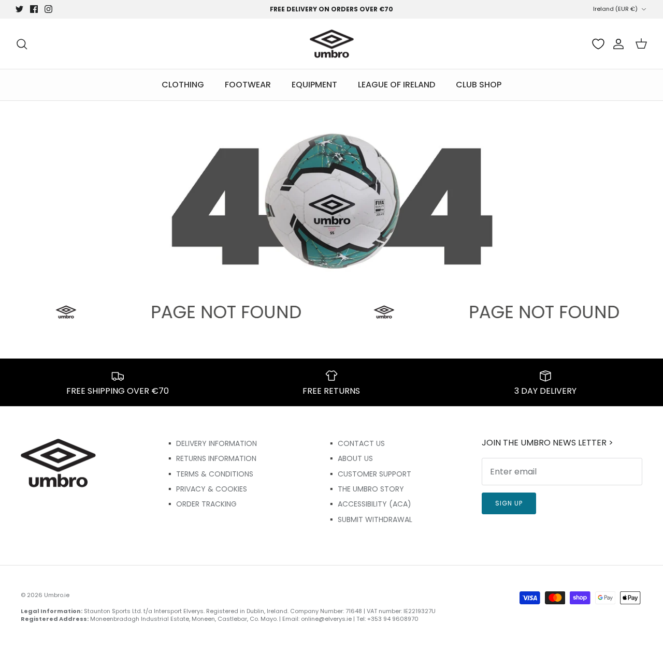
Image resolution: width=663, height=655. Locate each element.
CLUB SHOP (478, 85)
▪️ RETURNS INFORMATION (210, 458)
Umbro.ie (56, 595)
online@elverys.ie (326, 619)
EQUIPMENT (314, 85)
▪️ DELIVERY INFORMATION (211, 443)
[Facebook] (34, 9)
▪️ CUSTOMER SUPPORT (369, 474)
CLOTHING (183, 85)
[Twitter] (19, 9)
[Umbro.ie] (332, 44)
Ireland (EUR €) (615, 9)
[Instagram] (48, 9)
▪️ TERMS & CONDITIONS (209, 474)
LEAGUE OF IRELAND (396, 85)
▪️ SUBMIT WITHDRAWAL (369, 519)
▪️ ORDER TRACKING (201, 504)
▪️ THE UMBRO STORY (365, 489)
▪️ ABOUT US (350, 458)
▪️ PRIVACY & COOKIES (206, 489)
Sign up (509, 503)
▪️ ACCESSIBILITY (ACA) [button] (369, 504)
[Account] (616, 44)
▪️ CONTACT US (356, 443)
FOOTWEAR (248, 85)
